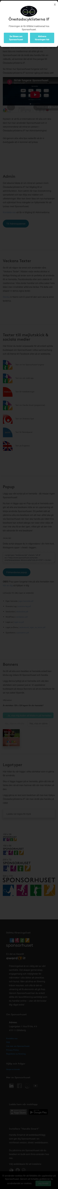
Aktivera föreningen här (42, 38)
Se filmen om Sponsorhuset (16, 38)
